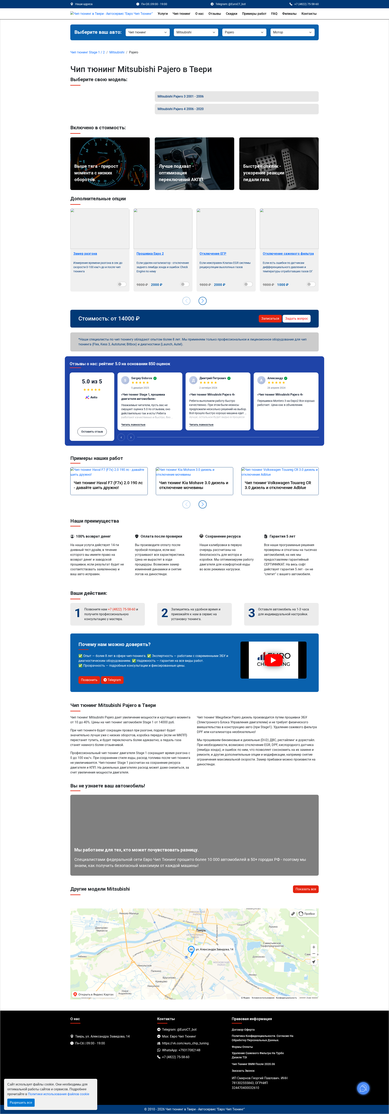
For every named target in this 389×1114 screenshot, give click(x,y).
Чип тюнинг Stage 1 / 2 (87, 52)
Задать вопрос (296, 318)
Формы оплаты (242, 1046)
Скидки (231, 14)
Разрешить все (21, 1102)
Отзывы (214, 14)
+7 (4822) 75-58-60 (121, 609)
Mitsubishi (116, 52)
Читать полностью (133, 424)
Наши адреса (84, 4)
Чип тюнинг (181, 14)
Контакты (309, 14)
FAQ (274, 14)
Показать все (306, 889)
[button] (203, 301)
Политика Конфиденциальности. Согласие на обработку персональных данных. (262, 1038)
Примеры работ (254, 14)
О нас (199, 14)
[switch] (121, 284)
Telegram (114, 680)
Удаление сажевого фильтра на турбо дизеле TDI (258, 1055)
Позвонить (89, 680)
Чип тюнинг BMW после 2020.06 (253, 1064)
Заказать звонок (243, 1070)
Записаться (270, 318)
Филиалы (289, 14)
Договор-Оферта (243, 1029)
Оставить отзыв (92, 431)
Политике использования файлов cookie (58, 1094)
